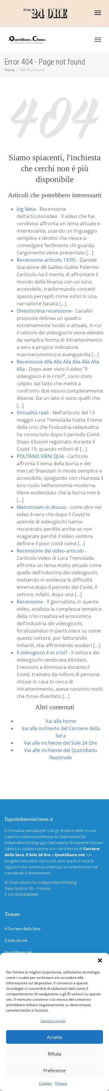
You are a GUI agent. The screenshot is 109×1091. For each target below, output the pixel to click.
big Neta (26, 209)
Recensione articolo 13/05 (46, 260)
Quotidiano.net (18, 952)
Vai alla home (60, 721)
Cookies (45, 1083)
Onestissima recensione (44, 311)
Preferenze (54, 1070)
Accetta (54, 1037)
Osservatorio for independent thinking (43, 882)
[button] (100, 960)
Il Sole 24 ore (16, 940)
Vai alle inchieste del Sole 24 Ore (60, 743)
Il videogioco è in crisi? (42, 652)
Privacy (61, 1083)
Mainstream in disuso (41, 507)
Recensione (30, 601)
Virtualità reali (33, 412)
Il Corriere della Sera (22, 928)
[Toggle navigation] (97, 13)
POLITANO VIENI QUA (40, 456)
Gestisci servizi (53, 1020)
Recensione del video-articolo (50, 550)
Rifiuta (54, 1054)
